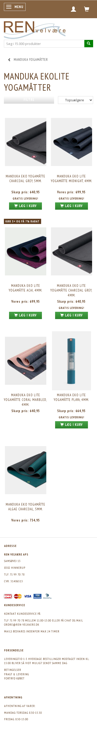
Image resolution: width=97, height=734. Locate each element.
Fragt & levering (16, 674)
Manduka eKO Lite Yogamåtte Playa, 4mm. (71, 397)
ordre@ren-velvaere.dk (21, 624)
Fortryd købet (14, 678)
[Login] (73, 9)
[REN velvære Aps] (34, 29)
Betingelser (12, 670)
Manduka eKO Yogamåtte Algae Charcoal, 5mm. (25, 507)
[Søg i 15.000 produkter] (88, 43)
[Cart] (87, 9)
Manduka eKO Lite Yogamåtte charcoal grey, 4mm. (71, 290)
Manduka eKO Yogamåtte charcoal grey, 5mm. (25, 178)
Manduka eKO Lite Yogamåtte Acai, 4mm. (25, 288)
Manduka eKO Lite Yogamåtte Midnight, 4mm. (71, 178)
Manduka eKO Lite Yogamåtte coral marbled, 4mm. (25, 400)
